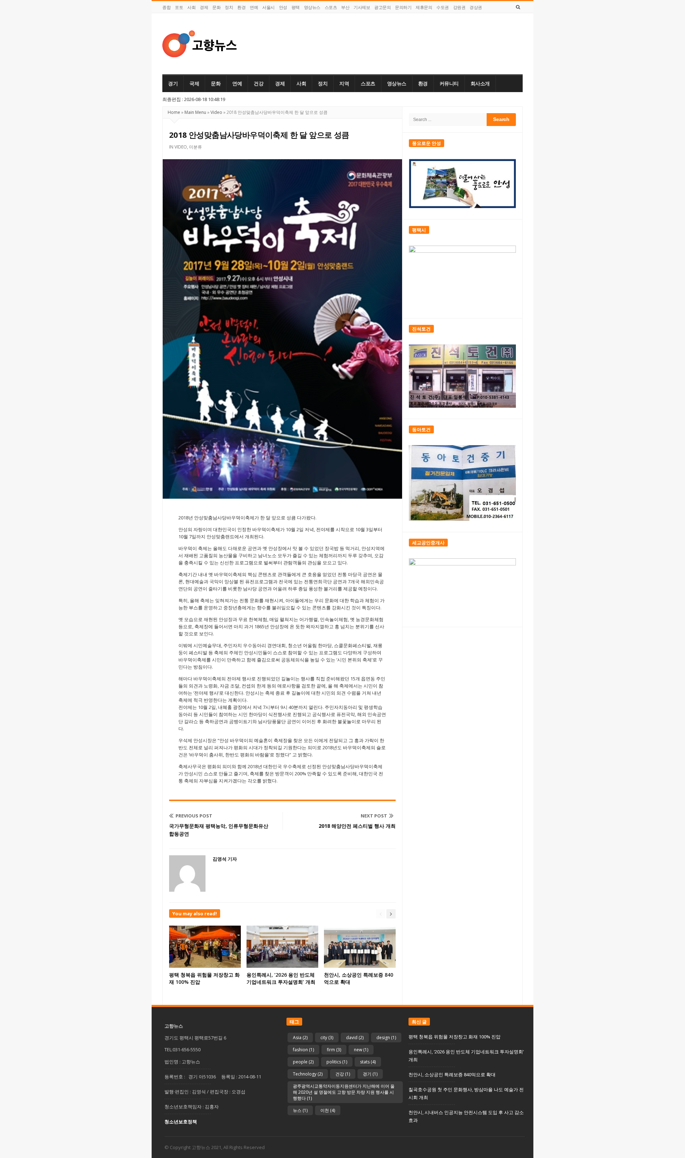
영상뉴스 (312, 7)
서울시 (268, 7)
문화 (216, 7)
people (303, 1062)
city (326, 1037)
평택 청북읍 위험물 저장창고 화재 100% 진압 (455, 1036)
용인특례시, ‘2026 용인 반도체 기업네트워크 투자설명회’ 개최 (281, 978)
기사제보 (362, 7)
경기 (173, 83)
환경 (241, 7)
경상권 (476, 7)
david (355, 1037)
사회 (191, 7)
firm (334, 1050)
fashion (303, 1050)
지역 (344, 83)
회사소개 (480, 83)
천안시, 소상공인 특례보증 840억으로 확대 (452, 1074)
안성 (283, 7)
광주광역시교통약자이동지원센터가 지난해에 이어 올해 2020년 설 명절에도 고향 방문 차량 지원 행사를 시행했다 (344, 1092)
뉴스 (300, 1110)
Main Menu (195, 112)
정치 (229, 7)
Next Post (374, 815)
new (361, 1050)
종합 (166, 7)
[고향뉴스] (199, 43)
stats (368, 1062)
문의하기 (403, 7)
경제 (204, 7)
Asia (300, 1037)
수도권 (442, 7)
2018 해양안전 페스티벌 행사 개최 (357, 825)
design (386, 1037)
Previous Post (194, 815)
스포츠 (331, 7)
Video (216, 112)
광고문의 (382, 7)
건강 (258, 83)
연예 (254, 7)
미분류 (195, 147)
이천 (327, 1110)
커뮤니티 (449, 83)
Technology (308, 1074)
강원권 (459, 7)
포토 (179, 7)
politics (336, 1062)
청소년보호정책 (180, 1121)
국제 (194, 83)
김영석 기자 (225, 859)
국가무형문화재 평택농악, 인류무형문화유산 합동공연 (218, 829)
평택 (295, 7)
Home (174, 112)
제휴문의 (424, 7)
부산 (345, 7)
